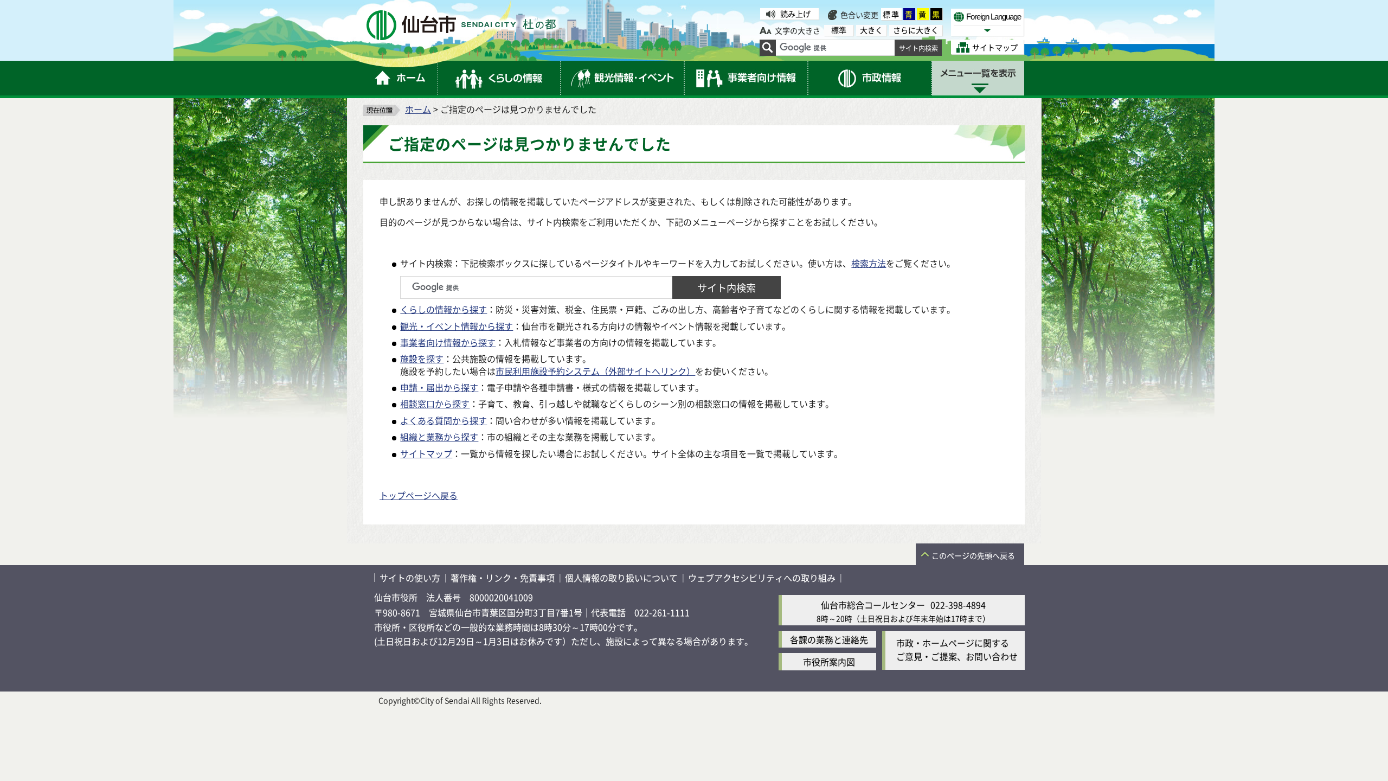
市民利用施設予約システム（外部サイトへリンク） (595, 370)
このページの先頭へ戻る (973, 555)
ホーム (418, 109)
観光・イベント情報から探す (456, 325)
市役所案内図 (829, 661)
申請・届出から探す (439, 387)
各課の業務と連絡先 (829, 639)
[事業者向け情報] (746, 78)
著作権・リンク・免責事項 (503, 577)
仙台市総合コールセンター (873, 604)
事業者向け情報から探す (448, 342)
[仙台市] (461, 25)
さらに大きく (916, 30)
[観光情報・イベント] (623, 78)
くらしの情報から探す (443, 309)
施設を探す (422, 358)
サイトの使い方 (410, 577)
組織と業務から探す (439, 436)
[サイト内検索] (768, 48)
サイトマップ (426, 453)
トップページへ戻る (419, 495)
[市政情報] (870, 78)
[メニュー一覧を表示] (978, 78)
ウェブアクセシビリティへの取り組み (762, 577)
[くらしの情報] (499, 78)
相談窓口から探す (435, 403)
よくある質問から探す (443, 420)
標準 (891, 14)
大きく (871, 30)
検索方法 (868, 263)
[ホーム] (400, 78)
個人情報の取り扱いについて (621, 577)
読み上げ (795, 13)
